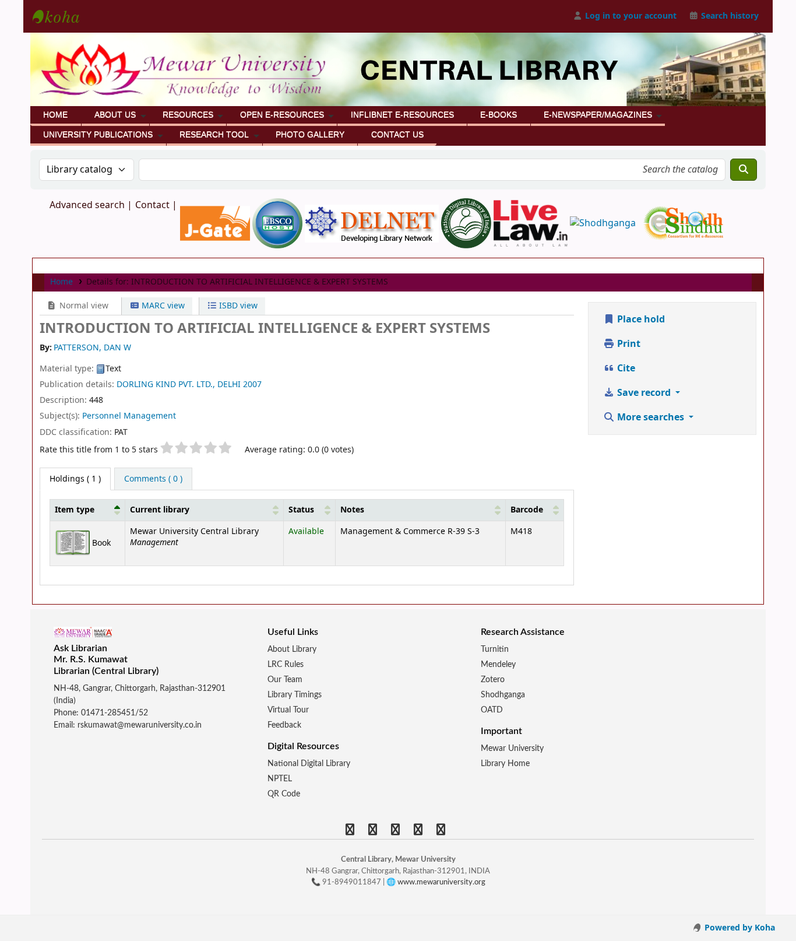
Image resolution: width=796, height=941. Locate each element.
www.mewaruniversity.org (441, 882)
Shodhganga (503, 695)
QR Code (283, 794)
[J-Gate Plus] (216, 223)
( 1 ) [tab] (75, 479)
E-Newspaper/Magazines (598, 115)
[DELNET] (373, 223)
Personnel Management (129, 416)
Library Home (505, 764)
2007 (252, 384)
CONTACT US (397, 134)
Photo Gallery (310, 134)
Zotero (493, 680)
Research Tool (214, 134)
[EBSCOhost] (278, 223)
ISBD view (237, 306)
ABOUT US (115, 115)
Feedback (284, 725)
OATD (492, 710)
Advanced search (87, 205)
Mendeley (498, 665)
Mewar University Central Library (62, 16)
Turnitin (495, 649)
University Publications (98, 134)
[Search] (743, 170)
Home (55, 115)
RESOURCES (188, 115)
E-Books (498, 115)
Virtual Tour (288, 710)
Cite (625, 368)
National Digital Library (308, 764)
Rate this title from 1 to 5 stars (99, 450)
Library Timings (294, 695)
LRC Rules (285, 665)
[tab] (153, 479)
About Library (291, 649)
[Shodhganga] (604, 223)
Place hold (640, 319)
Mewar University (512, 749)
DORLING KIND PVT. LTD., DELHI (179, 384)
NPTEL (279, 779)
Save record (644, 393)
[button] (117, 510)
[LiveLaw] (532, 223)
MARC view (162, 306)
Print (627, 344)
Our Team (284, 680)
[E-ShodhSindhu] (683, 223)
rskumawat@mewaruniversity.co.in (140, 725)
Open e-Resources (282, 115)
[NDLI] (467, 223)
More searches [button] (650, 417)
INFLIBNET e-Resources (402, 115)
